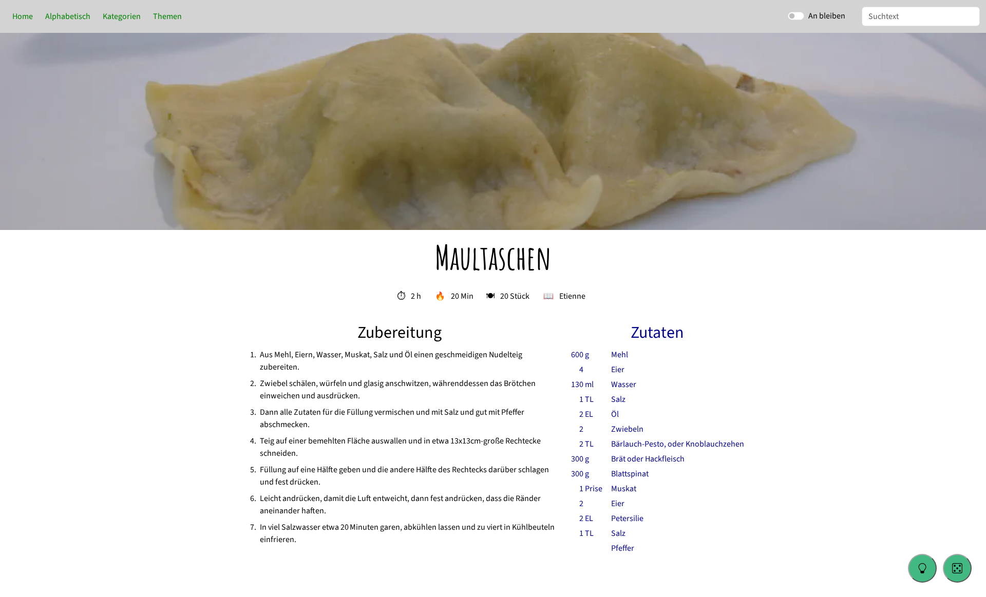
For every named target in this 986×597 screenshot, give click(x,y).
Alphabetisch (67, 16)
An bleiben (826, 16)
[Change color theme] (922, 568)
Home (22, 16)
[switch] (796, 16)
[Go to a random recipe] (957, 568)
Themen (167, 16)
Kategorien (122, 16)
